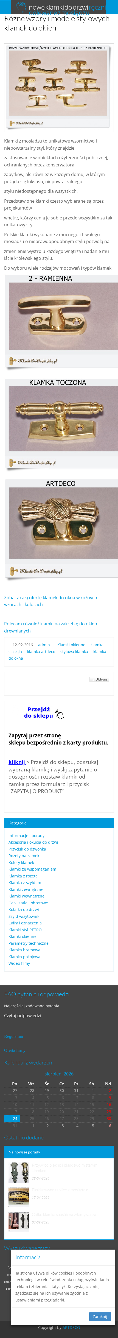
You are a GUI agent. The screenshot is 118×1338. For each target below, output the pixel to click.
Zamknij (100, 1316)
